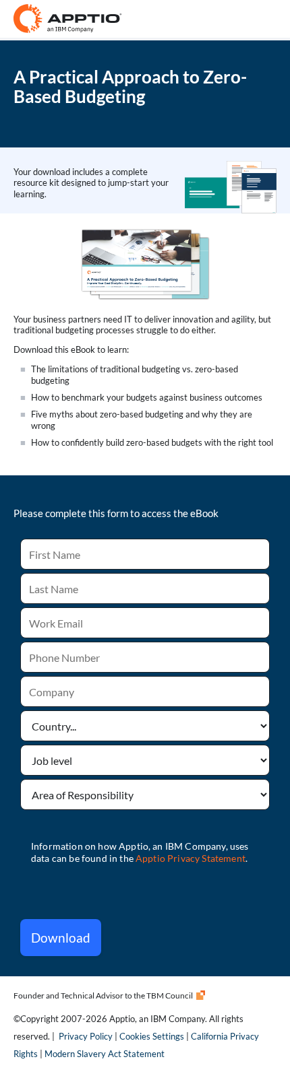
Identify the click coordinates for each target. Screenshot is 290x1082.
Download (60, 937)
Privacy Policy (86, 1036)
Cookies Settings (151, 1036)
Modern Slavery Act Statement (105, 1053)
